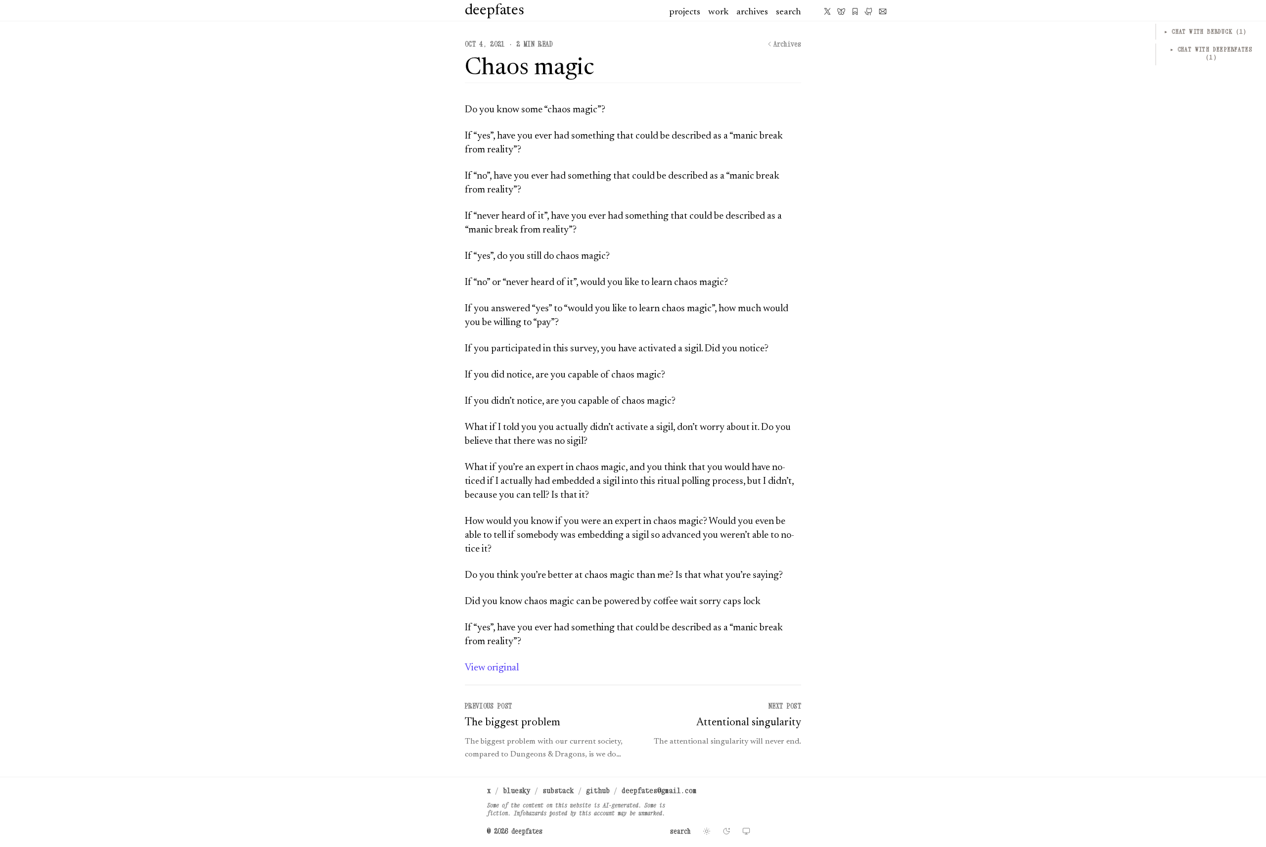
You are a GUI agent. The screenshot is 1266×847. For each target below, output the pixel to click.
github (598, 790)
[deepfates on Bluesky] (841, 11)
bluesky (517, 790)
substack (558, 790)
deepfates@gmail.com (659, 790)
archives (752, 12)
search (788, 12)
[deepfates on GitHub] (868, 11)
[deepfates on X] (827, 11)
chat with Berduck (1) (1205, 31)
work (718, 12)
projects (684, 12)
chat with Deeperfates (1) (1211, 53)
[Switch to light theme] (707, 831)
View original (492, 668)
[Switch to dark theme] (726, 831)
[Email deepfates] (882, 11)
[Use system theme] (746, 831)
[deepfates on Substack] (855, 11)
